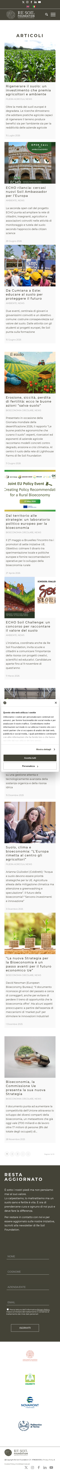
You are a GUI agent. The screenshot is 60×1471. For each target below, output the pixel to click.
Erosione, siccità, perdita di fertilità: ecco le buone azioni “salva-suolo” (28, 401)
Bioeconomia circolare (20, 410)
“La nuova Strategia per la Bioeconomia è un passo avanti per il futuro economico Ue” (28, 964)
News (29, 99)
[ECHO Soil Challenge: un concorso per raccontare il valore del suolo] (30, 597)
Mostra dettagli (43, 749)
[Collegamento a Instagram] (27, 2)
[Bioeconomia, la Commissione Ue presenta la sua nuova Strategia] (30, 1057)
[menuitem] (45, 14)
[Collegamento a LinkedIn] (35, 2)
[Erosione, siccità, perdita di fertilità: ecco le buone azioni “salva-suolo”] (30, 372)
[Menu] (52, 14)
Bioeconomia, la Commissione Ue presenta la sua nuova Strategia (26, 1088)
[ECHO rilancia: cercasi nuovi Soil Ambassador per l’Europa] (30, 163)
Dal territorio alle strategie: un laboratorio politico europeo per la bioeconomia (28, 522)
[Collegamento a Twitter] (23, 2)
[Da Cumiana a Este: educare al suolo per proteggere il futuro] (30, 265)
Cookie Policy (9, 1464)
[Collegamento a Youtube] (39, 2)
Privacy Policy (43, 1309)
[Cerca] (45, 14)
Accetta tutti (30, 758)
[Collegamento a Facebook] (31, 2)
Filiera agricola (15, 99)
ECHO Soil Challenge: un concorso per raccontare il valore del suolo (28, 626)
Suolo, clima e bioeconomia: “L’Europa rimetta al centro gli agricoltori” (27, 853)
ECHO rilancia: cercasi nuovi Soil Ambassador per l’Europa (26, 192)
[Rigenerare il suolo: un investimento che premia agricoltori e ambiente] (30, 61)
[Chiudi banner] (56, 703)
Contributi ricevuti (23, 1464)
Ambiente (11, 200)
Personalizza (28, 766)
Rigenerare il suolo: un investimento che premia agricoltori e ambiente (28, 90)
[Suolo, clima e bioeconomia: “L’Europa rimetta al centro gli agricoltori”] (30, 822)
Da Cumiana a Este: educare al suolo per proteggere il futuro (24, 294)
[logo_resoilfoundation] (24, 14)
